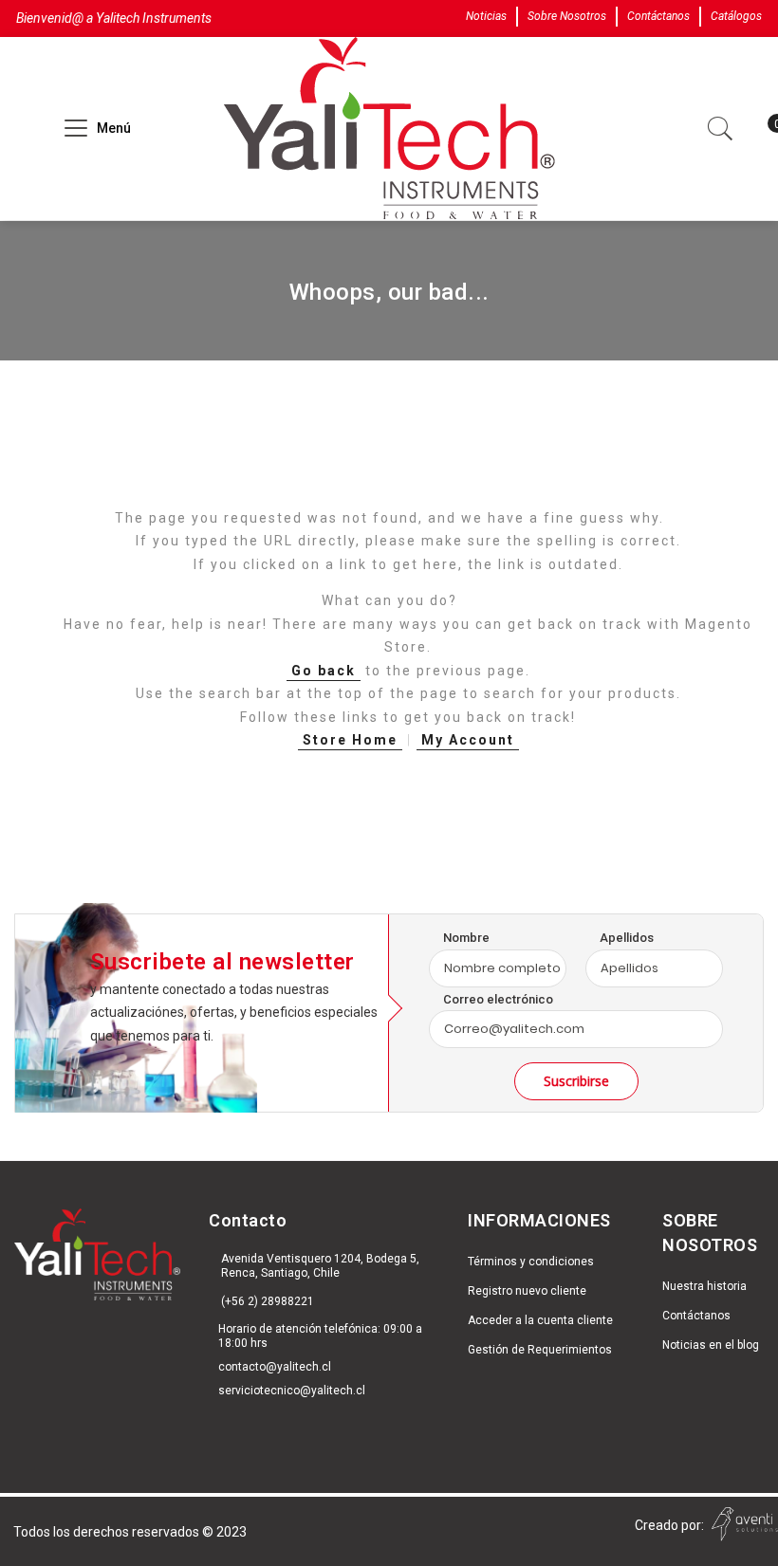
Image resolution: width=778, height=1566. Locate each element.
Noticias (486, 16)
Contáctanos (658, 16)
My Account (467, 739)
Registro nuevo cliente (527, 1291)
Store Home (350, 739)
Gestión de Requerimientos (540, 1349)
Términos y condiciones (531, 1261)
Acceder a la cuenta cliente (540, 1320)
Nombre (466, 937)
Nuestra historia (704, 1286)
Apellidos (627, 937)
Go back (323, 670)
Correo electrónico (498, 999)
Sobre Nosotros (567, 16)
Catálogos (736, 16)
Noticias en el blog (710, 1345)
